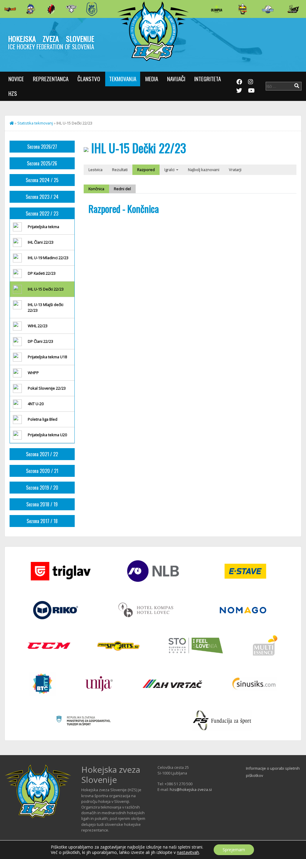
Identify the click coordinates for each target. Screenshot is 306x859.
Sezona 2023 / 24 (42, 196)
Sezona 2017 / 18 (42, 521)
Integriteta (207, 78)
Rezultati (120, 169)
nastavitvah (188, 852)
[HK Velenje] (293, 9)
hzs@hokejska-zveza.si (191, 789)
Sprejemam (234, 849)
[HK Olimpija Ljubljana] (217, 9)
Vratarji (235, 169)
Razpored (146, 169)
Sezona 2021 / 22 (42, 454)
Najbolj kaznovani (203, 169)
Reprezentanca (50, 78)
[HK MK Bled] (30, 9)
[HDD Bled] (10, 9)
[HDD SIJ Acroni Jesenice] (51, 9)
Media (151, 78)
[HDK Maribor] (71, 9)
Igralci (169, 169)
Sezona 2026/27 (42, 146)
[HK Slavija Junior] (242, 9)
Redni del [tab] (122, 188)
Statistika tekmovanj (35, 123)
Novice (16, 78)
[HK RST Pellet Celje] (92, 8)
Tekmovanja (122, 78)
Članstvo (88, 78)
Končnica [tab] (96, 188)
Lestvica (95, 169)
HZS (12, 93)
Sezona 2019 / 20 (42, 487)
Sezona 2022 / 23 (42, 213)
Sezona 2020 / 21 (42, 470)
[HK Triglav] (268, 9)
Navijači (176, 78)
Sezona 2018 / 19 (42, 504)
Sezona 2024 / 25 (42, 180)
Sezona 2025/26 (42, 163)
